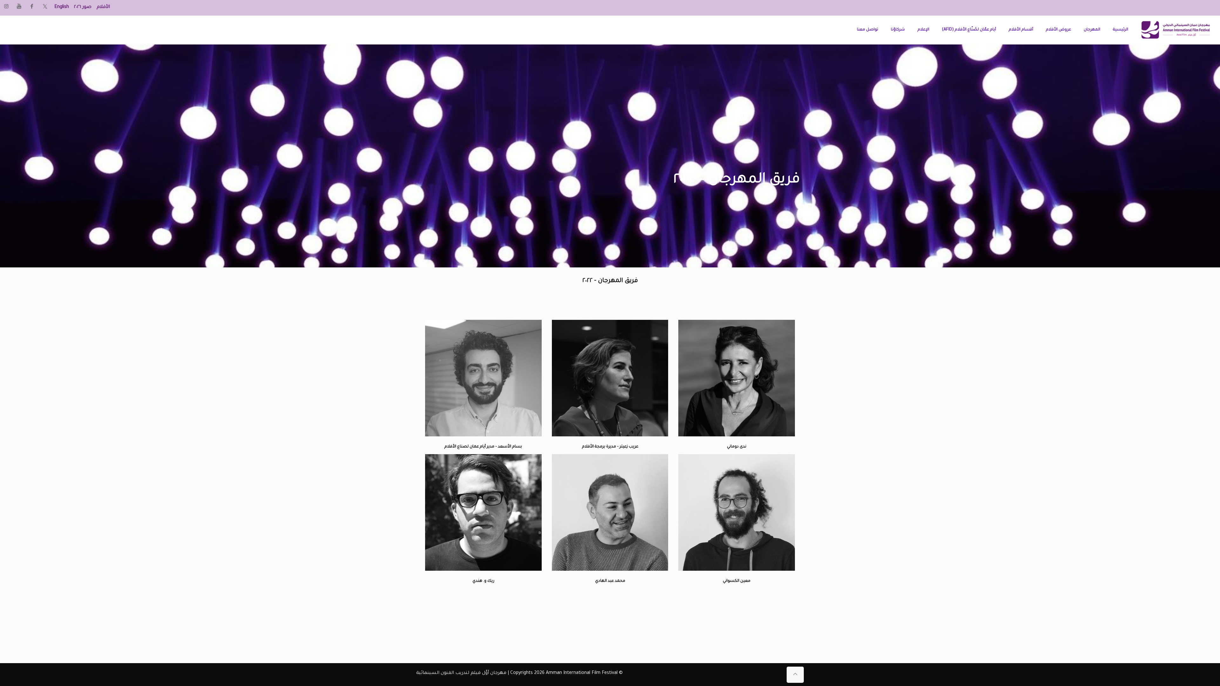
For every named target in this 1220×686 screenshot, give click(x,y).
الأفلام (103, 7)
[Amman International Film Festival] (1175, 30)
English (61, 7)
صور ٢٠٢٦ (83, 7)
